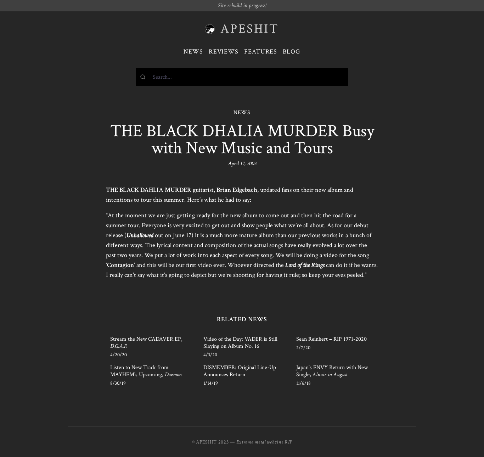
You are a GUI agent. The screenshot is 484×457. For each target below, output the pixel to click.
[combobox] (242, 77)
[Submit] (144, 77)
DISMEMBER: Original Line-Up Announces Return (239, 371)
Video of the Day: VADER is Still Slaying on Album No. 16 (240, 342)
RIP (288, 442)
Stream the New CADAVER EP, (146, 342)
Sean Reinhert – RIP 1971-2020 (331, 339)
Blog (291, 52)
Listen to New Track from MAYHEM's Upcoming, (146, 371)
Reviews (223, 52)
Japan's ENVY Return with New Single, (332, 371)
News (193, 52)
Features (260, 52)
